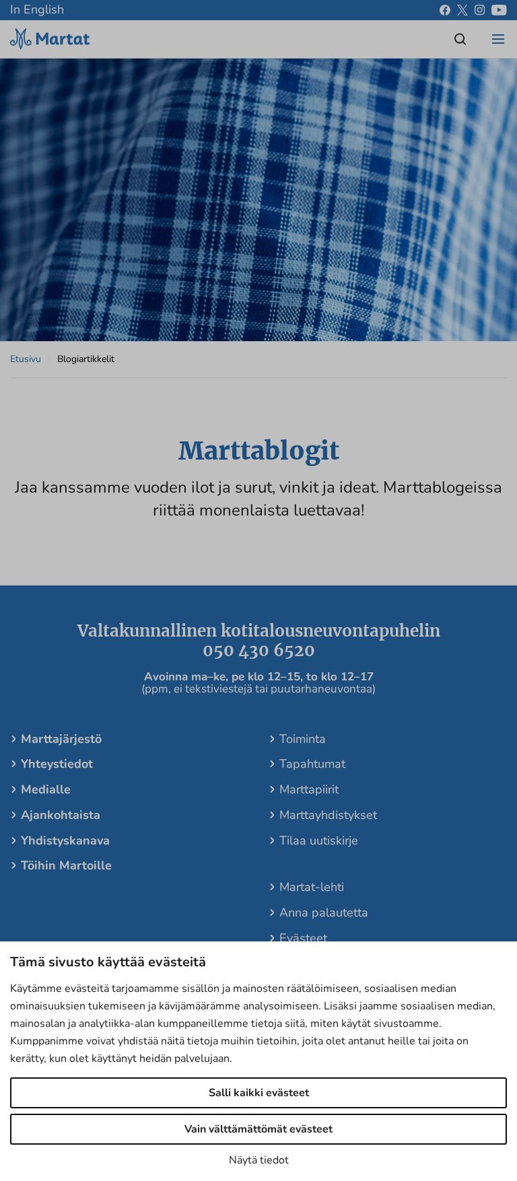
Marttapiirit (309, 789)
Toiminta (302, 739)
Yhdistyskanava (65, 840)
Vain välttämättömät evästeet (258, 1129)
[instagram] (480, 10)
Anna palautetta (323, 912)
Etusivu (25, 359)
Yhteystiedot (57, 764)
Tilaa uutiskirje (318, 840)
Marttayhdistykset (328, 815)
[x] (462, 10)
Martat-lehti (311, 887)
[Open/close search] (460, 39)
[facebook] (445, 10)
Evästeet (303, 938)
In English (37, 9)
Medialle (46, 789)
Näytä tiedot (259, 1160)
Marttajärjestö (61, 739)
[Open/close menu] (498, 39)
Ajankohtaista (60, 815)
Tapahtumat (312, 764)
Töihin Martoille (66, 865)
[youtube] (499, 10)
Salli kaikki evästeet (259, 1092)
